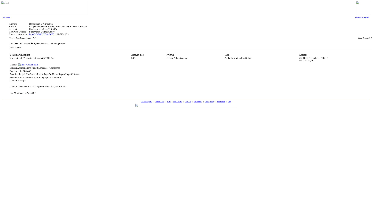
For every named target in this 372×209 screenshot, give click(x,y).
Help (229, 101)
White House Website (362, 17)
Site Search (221, 101)
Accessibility (198, 101)
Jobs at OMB (159, 101)
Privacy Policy (209, 101)
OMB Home (6, 17)
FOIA (169, 101)
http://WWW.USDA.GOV (41, 34)
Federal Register (146, 101)
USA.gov (188, 101)
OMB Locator (177, 101)
